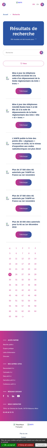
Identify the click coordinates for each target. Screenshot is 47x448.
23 (29, 269)
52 (23, 301)
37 (23, 285)
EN (38, 4)
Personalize (41, 445)
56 (16, 306)
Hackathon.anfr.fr (8, 380)
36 (16, 285)
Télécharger (23, 91)
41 (16, 290)
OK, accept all (9, 445)
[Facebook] (3, 396)
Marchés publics (8, 344)
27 (23, 274)
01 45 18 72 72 (8, 412)
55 (10, 306)
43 (29, 290)
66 (16, 316)
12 (23, 259)
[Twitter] (8, 396)
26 (16, 274)
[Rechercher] (42, 4)
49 (35, 295)
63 (29, 311)
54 (35, 301)
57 (23, 306)
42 (23, 290)
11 (16, 259)
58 (29, 306)
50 (10, 301)
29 (35, 274)
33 (29, 280)
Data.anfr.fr (6, 376)
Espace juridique (8, 348)
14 (35, 259)
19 (35, 264)
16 (16, 264)
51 (16, 301)
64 (35, 311)
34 (35, 280)
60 (10, 311)
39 (35, 285)
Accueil (5, 14)
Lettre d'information (9, 352)
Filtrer (25, 63)
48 (29, 295)
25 (10, 274)
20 (10, 269)
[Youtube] (18, 396)
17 (23, 264)
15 (10, 264)
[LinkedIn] (13, 396)
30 (10, 280)
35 (10, 285)
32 (23, 280)
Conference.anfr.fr (9, 384)
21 (16, 269)
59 (35, 306)
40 (10, 290)
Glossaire (6, 356)
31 (16, 280)
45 (10, 295)
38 (29, 285)
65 (10, 316)
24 (35, 269)
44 (35, 290)
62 (23, 311)
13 (29, 259)
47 (23, 295)
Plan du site (23, 433)
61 (16, 311)
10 (10, 259)
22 (23, 269)
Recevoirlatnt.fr (8, 368)
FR (34, 4)
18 (29, 264)
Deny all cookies (26, 445)
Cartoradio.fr (7, 372)
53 (29, 301)
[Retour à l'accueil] (19, 4)
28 (29, 274)
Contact (23, 437)
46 (16, 295)
